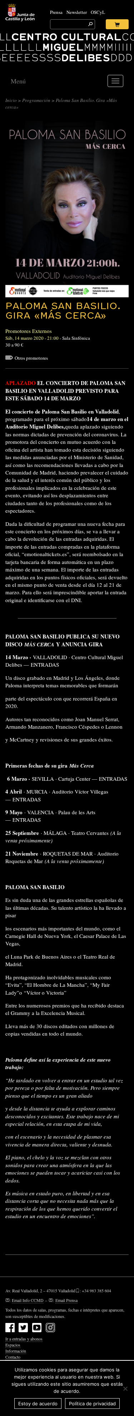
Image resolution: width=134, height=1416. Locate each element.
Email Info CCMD (28, 1300)
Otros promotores (31, 358)
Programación (36, 100)
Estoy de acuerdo (38, 1403)
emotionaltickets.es (45, 554)
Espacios (12, 1345)
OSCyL (98, 12)
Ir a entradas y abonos (24, 1338)
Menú (18, 81)
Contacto (12, 1357)
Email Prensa (66, 1300)
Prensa (56, 12)
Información (15, 1351)
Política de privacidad (92, 1403)
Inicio (11, 100)
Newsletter (76, 12)
